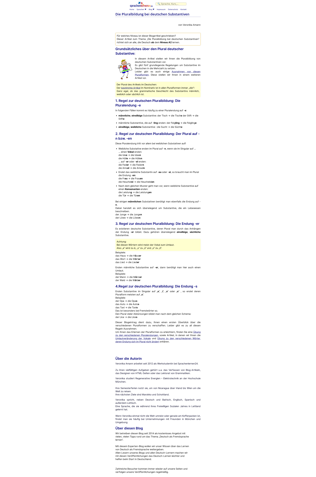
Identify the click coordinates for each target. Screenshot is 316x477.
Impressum (161, 9)
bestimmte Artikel (130, 87)
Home (131, 9)
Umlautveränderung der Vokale (133, 338)
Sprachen (140, 9)
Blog (150, 9)
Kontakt (183, 9)
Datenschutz (173, 9)
